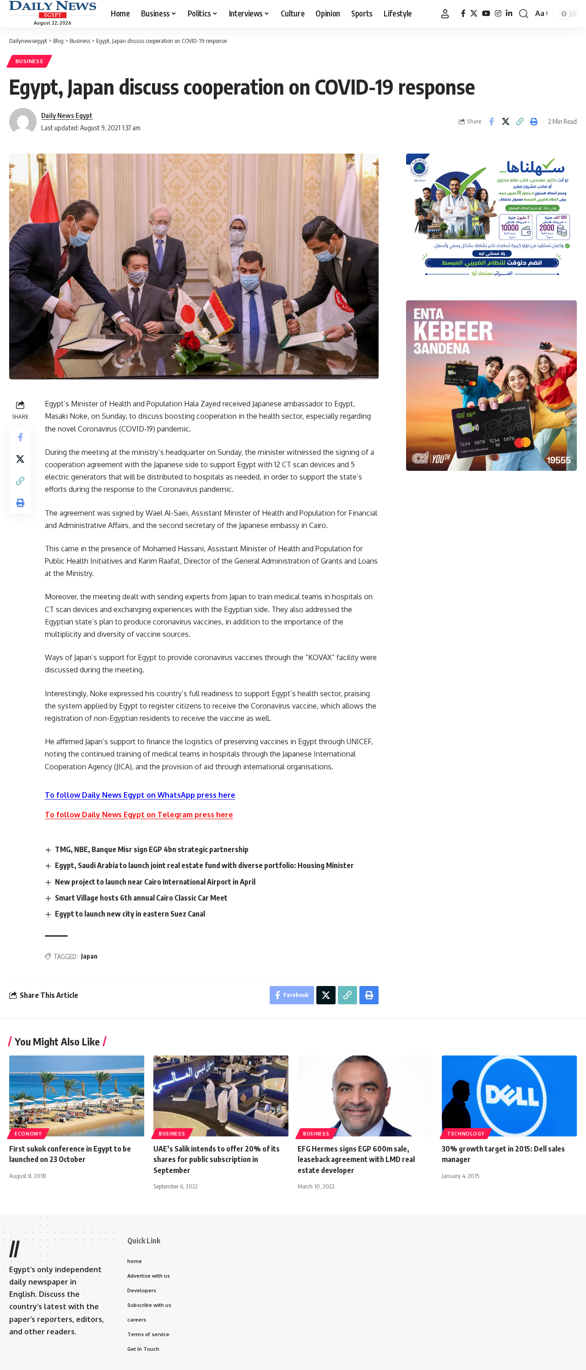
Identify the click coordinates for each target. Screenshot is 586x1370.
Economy (28, 1133)
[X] (474, 13)
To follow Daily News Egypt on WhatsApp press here (140, 795)
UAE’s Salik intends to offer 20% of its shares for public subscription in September (216, 1159)
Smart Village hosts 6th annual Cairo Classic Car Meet (141, 897)
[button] (445, 13)
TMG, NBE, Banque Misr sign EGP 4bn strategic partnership (152, 849)
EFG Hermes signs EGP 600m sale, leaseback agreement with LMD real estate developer (356, 1159)
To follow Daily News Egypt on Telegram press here (139, 814)
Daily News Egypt (66, 115)
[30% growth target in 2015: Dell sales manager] (509, 1095)
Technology (465, 1133)
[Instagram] (498, 13)
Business (29, 61)
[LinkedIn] (509, 13)
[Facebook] (463, 13)
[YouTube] (486, 13)
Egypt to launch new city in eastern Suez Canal (130, 913)
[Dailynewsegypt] (52, 9)
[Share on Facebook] (491, 121)
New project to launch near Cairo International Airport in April (155, 881)
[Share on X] (505, 121)
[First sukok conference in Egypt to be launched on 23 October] (76, 1095)
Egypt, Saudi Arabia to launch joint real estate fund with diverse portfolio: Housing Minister (204, 865)
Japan (89, 956)
